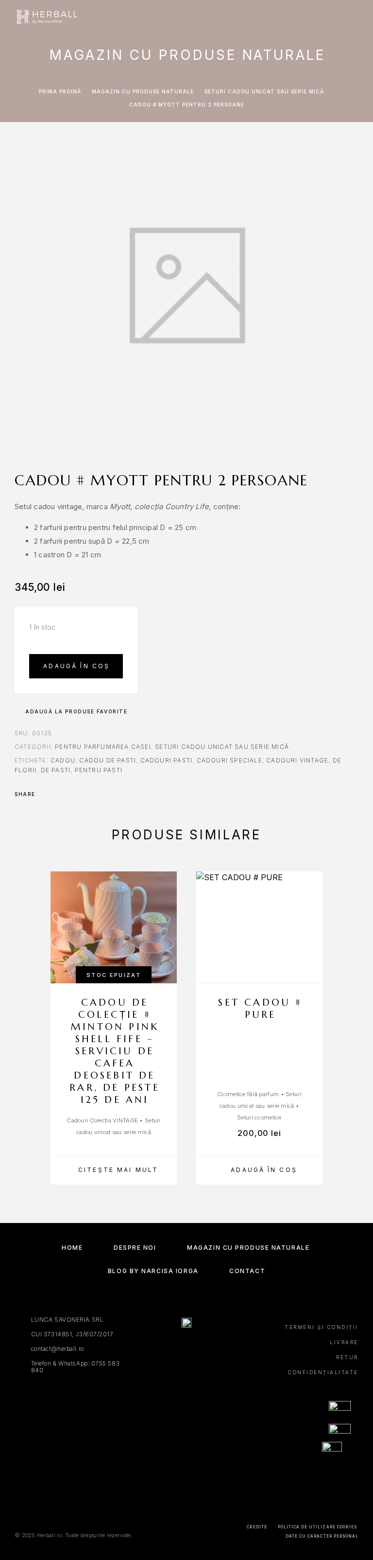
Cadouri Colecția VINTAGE (102, 1120)
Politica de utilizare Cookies (317, 1527)
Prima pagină (60, 91)
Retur (347, 1357)
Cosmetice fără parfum (248, 1094)
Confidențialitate (323, 1372)
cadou (63, 760)
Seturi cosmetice (259, 1117)
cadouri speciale (229, 760)
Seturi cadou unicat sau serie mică (264, 91)
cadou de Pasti (107, 760)
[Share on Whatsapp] (83, 794)
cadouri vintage (297, 760)
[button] (259, 1170)
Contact (247, 1271)
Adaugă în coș (76, 666)
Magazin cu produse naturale (143, 91)
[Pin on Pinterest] (71, 794)
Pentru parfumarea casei (103, 746)
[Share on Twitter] (58, 794)
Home (72, 1247)
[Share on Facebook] (45, 794)
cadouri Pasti (166, 760)
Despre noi (135, 1247)
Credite (257, 1527)
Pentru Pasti (98, 770)
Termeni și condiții (321, 1327)
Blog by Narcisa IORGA (153, 1271)
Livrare (344, 1342)
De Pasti (56, 770)
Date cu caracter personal (322, 1536)
